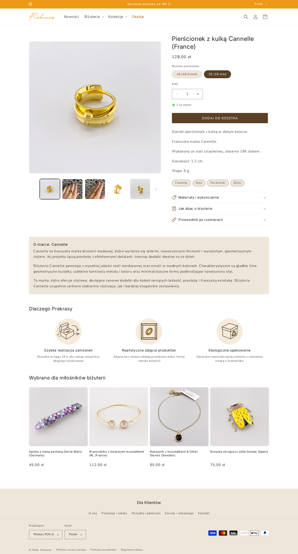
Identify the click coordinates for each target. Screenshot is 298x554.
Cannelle (181, 183)
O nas (93, 509)
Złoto (237, 183)
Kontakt (203, 509)
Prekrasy (45, 550)
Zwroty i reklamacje (179, 509)
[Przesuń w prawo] (156, 189)
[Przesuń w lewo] (34, 189)
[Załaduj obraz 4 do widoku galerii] (117, 189)
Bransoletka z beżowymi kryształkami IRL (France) (116, 453)
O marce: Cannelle (50, 244)
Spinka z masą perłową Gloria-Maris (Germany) (55, 453)
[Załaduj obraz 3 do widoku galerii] (95, 189)
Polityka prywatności (103, 549)
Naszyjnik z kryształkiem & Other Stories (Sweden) (174, 453)
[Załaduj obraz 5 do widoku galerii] (140, 189)
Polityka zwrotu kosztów (71, 549)
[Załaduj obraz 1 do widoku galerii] (50, 189)
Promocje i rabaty (114, 509)
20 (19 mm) (217, 74)
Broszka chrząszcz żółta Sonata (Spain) (239, 451)
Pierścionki (217, 183)
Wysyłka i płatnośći (146, 509)
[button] (94, 17)
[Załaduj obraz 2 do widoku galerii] (72, 189)
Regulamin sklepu (132, 549)
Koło (199, 183)
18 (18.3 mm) (189, 75)
